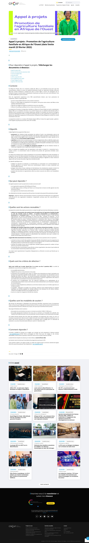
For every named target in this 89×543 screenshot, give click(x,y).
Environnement (15, 443)
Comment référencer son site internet (73, 541)
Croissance (13, 414)
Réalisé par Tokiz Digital (62, 541)
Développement (43, 414)
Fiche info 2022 (14, 75)
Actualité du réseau (21, 384)
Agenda (72, 5)
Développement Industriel (64, 386)
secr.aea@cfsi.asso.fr (15, 334)
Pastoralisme (40, 386)
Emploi (12, 386)
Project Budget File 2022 (16, 80)
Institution (41, 443)
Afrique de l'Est (37, 414)
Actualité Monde (13, 38)
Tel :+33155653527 (67, 531)
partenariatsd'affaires (14, 471)
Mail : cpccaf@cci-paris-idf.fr (69, 532)
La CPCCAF (41, 5)
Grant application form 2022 (17, 78)
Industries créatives (63, 471)
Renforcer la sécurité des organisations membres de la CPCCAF (33, 530)
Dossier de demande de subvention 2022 (20, 72)
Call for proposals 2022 (16, 77)
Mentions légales (54, 541)
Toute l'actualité (44, 484)
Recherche (17, 414)
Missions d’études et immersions (31, 527)
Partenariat (71, 386)
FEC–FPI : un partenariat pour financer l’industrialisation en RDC (51, 533)
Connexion (60, 2)
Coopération (37, 443)
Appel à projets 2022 (16, 70)
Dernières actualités (49, 525)
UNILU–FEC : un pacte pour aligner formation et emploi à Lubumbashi (53, 528)
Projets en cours (29, 525)
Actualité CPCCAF (70, 412)
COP (11, 443)
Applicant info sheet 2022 (17, 81)
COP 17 (36, 386)
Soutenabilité (21, 443)
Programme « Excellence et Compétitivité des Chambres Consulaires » (34, 535)
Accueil (12, 33)
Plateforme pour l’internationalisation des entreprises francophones (33, 532)
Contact (65, 525)
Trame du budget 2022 (16, 73)
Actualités (77, 5)
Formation (15, 386)
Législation (67, 443)
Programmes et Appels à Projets (63, 5)
